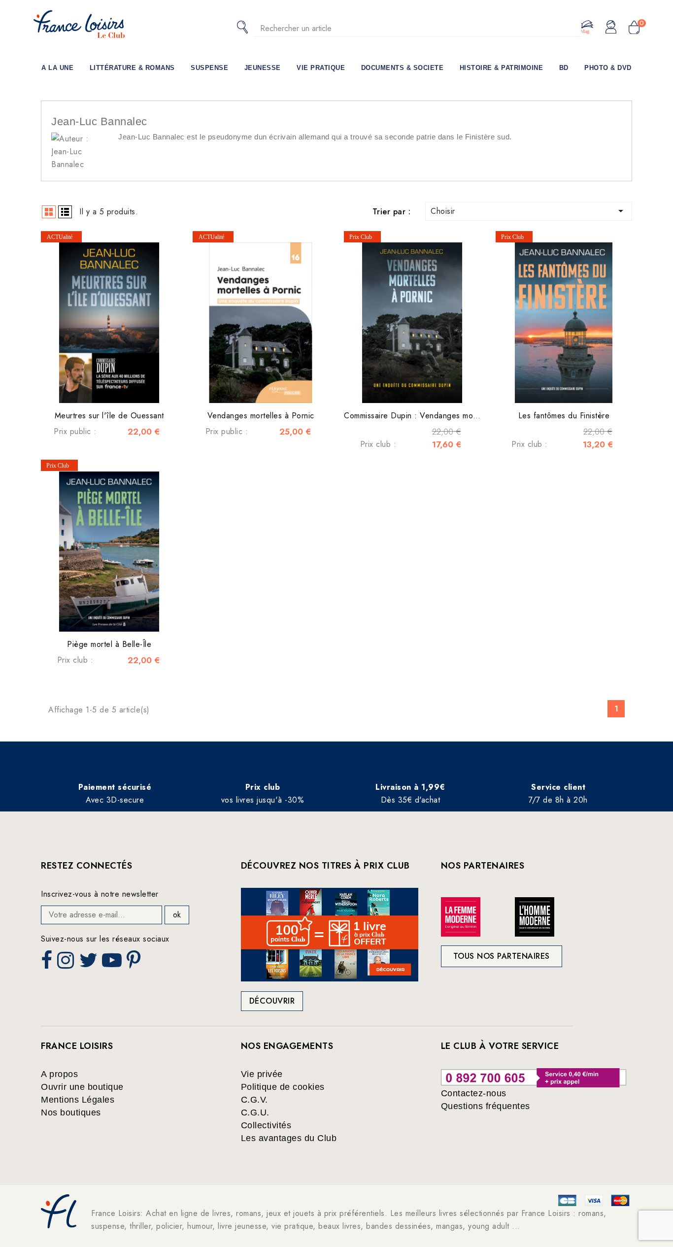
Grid (49, 212)
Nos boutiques (71, 1112)
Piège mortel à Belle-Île (109, 644)
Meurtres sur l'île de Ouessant (109, 415)
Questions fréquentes (485, 1106)
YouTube (113, 963)
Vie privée (262, 1074)
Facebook (48, 963)
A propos (59, 1074)
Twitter (89, 963)
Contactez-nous (473, 1093)
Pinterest (135, 963)
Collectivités (266, 1125)
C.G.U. (255, 1112)
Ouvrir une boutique (82, 1087)
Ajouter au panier (119, 388)
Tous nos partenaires (501, 956)
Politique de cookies (283, 1087)
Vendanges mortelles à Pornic (260, 415)
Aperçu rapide (99, 388)
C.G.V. (254, 1100)
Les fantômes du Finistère (564, 415)
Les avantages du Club (289, 1138)
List (65, 212)
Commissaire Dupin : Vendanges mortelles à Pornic (435, 415)
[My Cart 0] (634, 28)
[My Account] (611, 27)
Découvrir (272, 1001)
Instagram (66, 963)
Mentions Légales (77, 1100)
